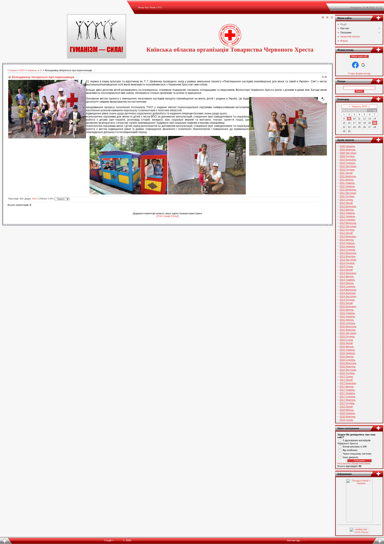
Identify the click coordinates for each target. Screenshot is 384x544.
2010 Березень (348, 159)
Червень (32, 70)
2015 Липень (347, 319)
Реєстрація (164, 216)
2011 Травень (347, 183)
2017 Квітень (347, 386)
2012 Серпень (347, 219)
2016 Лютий (346, 343)
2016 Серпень (347, 359)
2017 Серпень (347, 396)
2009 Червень (347, 146)
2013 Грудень (347, 263)
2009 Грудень (347, 156)
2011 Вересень (348, 189)
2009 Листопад (348, 153)
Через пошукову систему (357, 453)
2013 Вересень (348, 253)
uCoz (303, 540)
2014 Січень (346, 266)
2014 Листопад (348, 296)
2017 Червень (347, 393)
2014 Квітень (347, 276)
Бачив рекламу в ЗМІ (355, 446)
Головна (12, 70)
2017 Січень (346, 376)
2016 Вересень (348, 363)
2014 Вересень (348, 289)
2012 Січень (346, 199)
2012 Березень (348, 206)
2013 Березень (348, 236)
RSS (160, 7)
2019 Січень (346, 420)
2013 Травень (347, 243)
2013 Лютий (346, 233)
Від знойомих (350, 450)
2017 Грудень (347, 403)
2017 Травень (347, 389)
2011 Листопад (348, 193)
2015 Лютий (346, 303)
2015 (22, 70)
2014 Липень (347, 283)
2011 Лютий (346, 173)
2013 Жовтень (348, 256)
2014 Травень (347, 279)
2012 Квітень (347, 209)
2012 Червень (347, 216)
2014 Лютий (346, 269)
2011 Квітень (347, 179)
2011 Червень (347, 186)
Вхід (174, 216)
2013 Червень (347, 246)
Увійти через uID (359, 56)
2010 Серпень (347, 163)
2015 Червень (347, 316)
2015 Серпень (347, 323)
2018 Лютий (346, 406)
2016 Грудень (347, 373)
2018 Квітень (347, 410)
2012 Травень (347, 213)
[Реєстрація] (327, 17)
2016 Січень (346, 339)
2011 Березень (348, 176)
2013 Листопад (348, 259)
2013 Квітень (347, 239)
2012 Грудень (347, 229)
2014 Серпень (347, 286)
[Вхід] (332, 17)
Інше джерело (350, 457)
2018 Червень (347, 413)
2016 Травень (347, 349)
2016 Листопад (348, 369)
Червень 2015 (359, 106)
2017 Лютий (346, 379)
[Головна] (323, 17)
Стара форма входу (359, 73)
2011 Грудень (347, 196)
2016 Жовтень (348, 366)
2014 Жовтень (348, 293)
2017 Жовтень (348, 399)
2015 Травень (347, 313)
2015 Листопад (348, 333)
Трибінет (118, 540)
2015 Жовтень (348, 329)
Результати (343, 463)
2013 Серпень (347, 249)
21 (41, 70)
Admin (35, 199)
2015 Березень (348, 306)
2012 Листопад (348, 226)
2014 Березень (348, 273)
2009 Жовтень (348, 149)
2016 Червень (347, 353)
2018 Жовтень (348, 416)
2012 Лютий (346, 203)
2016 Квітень (347, 346)
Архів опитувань (361, 463)
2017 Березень (348, 383)
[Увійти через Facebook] (355, 65)
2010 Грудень (347, 169)
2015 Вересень (348, 326)
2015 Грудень (347, 336)
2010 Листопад (348, 166)
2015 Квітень (347, 309)
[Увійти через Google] (363, 65)
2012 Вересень (348, 223)
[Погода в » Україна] (359, 521)
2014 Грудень (347, 299)
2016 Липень (347, 356)
